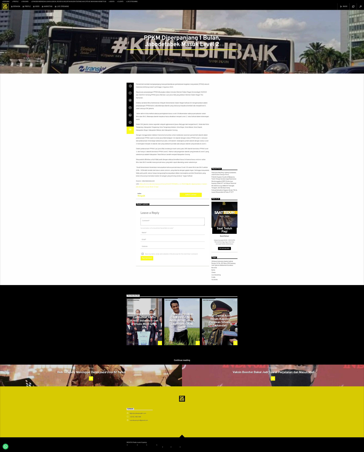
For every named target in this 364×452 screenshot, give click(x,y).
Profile (15, 2)
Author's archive (190, 195)
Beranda (6, 2)
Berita (112, 2)
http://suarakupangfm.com (138, 413)
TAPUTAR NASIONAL (182, 32)
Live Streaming (132, 2)
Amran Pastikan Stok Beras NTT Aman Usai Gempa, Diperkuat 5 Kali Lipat (182, 320)
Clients (120, 2)
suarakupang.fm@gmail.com (139, 420)
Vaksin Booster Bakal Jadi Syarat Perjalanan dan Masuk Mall (273, 372)
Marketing (48, 6)
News (37, 6)
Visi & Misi (25, 2)
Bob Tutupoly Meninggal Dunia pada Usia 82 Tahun (91, 372)
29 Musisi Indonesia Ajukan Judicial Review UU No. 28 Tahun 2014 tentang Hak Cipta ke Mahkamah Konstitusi (69, 2)
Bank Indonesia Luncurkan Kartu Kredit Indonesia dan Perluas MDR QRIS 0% (144, 320)
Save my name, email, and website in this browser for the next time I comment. (171, 254)
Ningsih (141, 196)
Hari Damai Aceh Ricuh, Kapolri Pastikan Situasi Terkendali (220, 321)
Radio (344, 6)
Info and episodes (224, 248)
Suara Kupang (170, 342)
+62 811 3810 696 (135, 417)
